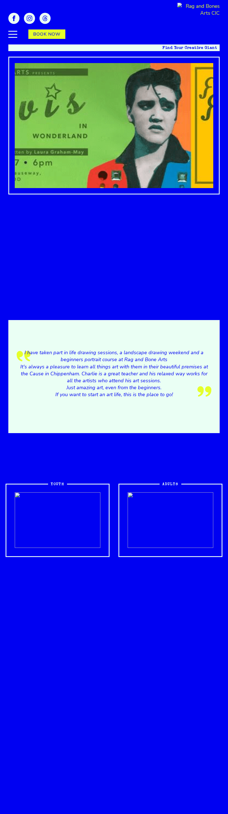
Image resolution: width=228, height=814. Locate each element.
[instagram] (29, 18)
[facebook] (13, 18)
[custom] (45, 18)
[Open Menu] (12, 34)
